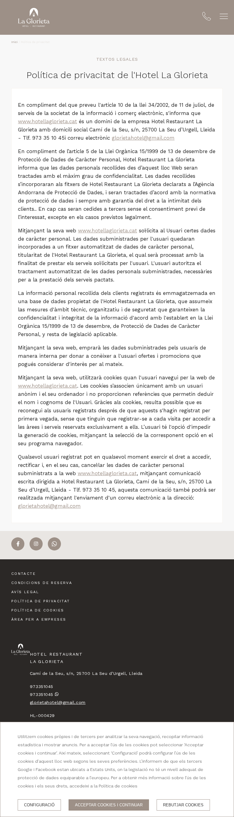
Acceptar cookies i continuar (109, 805)
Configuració (39, 805)
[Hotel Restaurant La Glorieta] (34, 17)
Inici (14, 42)
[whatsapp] (54, 549)
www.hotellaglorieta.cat (47, 121)
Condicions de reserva (41, 583)
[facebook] (17, 549)
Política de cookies (37, 610)
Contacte (23, 574)
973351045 (41, 686)
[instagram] (36, 549)
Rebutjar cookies (183, 805)
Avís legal (25, 592)
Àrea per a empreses (38, 619)
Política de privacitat (40, 601)
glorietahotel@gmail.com (143, 138)
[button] (224, 16)
